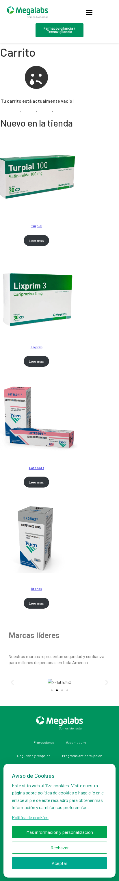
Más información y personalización (59, 832)
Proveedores (44, 742)
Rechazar (60, 847)
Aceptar (59, 863)
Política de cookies (30, 817)
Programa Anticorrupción (82, 756)
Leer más (36, 240)
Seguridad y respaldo (34, 756)
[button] (89, 12)
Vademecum (76, 742)
